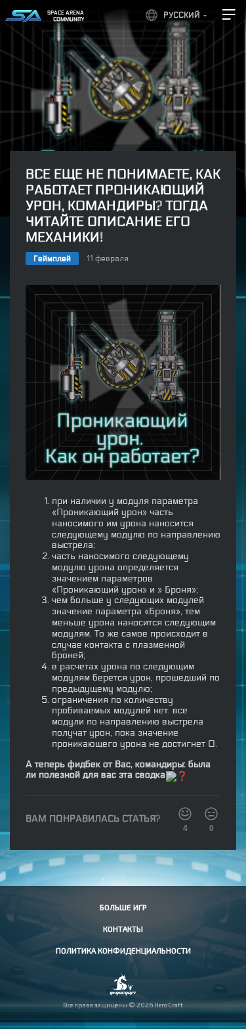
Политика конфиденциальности (123, 950)
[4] (185, 814)
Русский (181, 15)
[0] (211, 814)
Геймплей (52, 258)
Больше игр (123, 907)
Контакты (123, 928)
